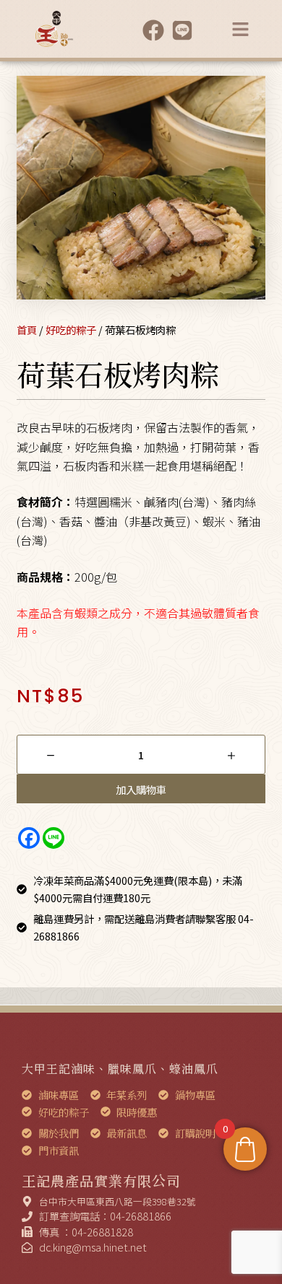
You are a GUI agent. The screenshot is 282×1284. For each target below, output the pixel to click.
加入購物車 (141, 789)
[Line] (53, 838)
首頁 (27, 329)
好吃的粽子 (71, 329)
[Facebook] (29, 838)
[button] (241, 29)
